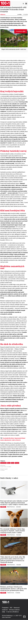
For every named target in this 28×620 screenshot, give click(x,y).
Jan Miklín (19, 14)
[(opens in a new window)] (24, 612)
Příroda (3, 506)
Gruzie (17, 463)
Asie (12, 463)
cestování (3, 463)
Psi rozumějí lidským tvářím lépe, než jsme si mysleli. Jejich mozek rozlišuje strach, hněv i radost (12, 530)
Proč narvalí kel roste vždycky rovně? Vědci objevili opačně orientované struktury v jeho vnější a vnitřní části (14, 502)
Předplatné (5, 607)
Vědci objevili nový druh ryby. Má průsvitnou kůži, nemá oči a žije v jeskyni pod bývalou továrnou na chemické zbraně (12, 559)
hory (8, 463)
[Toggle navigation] (26, 3)
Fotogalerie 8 (20, 31)
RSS (11, 607)
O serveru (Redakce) (12, 612)
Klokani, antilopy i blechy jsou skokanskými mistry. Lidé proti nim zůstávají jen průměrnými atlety (13, 588)
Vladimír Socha (10, 592)
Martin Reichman (11, 506)
